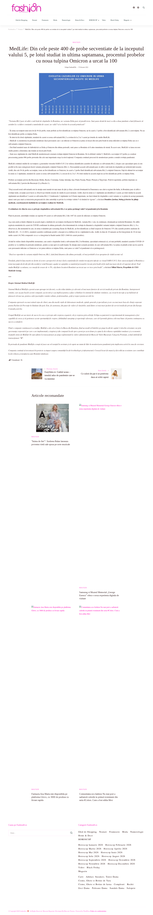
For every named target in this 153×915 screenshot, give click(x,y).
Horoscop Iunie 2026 (111, 852)
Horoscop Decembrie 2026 (121, 863)
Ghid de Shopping (21, 20)
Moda (55, 20)
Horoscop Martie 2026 (89, 848)
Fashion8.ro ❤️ (24, 911)
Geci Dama (84, 888)
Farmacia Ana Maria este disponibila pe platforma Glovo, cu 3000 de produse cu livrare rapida (50, 797)
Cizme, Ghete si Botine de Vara (94, 880)
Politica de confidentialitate (98, 911)
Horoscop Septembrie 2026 (92, 859)
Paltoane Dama (99, 888)
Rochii (130, 884)
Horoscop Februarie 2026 (118, 844)
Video (104, 20)
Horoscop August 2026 (113, 856)
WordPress (86, 911)
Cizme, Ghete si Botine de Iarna (95, 884)
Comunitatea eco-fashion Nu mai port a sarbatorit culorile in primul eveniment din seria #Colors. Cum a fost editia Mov (98, 797)
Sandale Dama (117, 888)
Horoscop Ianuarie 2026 (90, 844)
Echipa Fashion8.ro (70, 67)
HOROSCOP (93, 20)
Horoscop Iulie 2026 (88, 856)
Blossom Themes (69, 911)
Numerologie (66, 20)
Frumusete (45, 20)
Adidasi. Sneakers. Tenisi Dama (102, 876)
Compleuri (119, 884)
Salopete (131, 888)
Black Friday (115, 20)
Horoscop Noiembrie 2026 (91, 863)
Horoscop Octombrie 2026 (121, 859)
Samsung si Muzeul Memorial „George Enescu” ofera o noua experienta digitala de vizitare (99, 595)
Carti (80, 876)
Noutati (34, 20)
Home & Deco (79, 20)
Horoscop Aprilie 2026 (115, 848)
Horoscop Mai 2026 (88, 852)
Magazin (126, 20)
